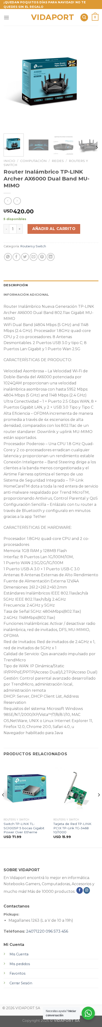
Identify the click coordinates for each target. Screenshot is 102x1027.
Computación (33, 161)
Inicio (9, 161)
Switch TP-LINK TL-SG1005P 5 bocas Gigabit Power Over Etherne (24, 828)
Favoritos (17, 973)
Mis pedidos (19, 964)
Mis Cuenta (18, 954)
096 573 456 (57, 931)
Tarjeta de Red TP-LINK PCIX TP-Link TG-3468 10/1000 (72, 828)
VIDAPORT (51, 17)
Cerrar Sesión (20, 983)
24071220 (35, 931)
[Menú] (6, 17)
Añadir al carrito (53, 228)
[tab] (51, 285)
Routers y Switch (33, 246)
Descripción (16, 285)
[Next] (90, 82)
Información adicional (26, 294)
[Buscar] (84, 17)
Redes (58, 161)
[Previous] (11, 82)
